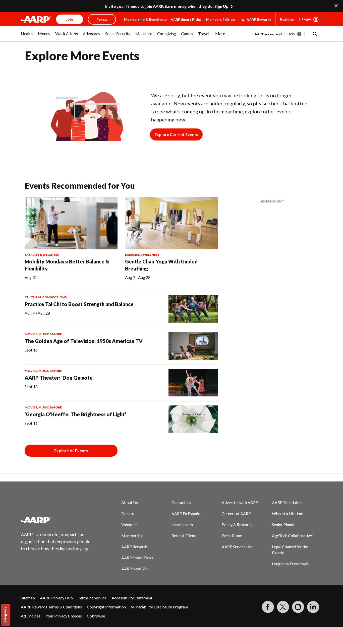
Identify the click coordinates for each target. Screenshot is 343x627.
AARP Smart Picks (186, 19)
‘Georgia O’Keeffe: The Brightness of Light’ (75, 414)
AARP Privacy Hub (56, 597)
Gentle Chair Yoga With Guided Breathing (161, 264)
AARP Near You (135, 568)
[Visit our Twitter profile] (283, 607)
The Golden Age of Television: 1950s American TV (84, 341)
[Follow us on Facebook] (268, 607)
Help (291, 34)
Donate (127, 513)
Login (306, 19)
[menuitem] (27, 36)
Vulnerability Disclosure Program (159, 606)
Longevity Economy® (290, 563)
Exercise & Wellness (42, 254)
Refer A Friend (184, 535)
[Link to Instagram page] (298, 607)
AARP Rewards (259, 19)
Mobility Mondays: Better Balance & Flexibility (67, 264)
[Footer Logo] (56, 520)
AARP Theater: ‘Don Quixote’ (59, 378)
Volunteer (129, 524)
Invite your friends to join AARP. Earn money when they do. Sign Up (166, 6)
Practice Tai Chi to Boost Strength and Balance (79, 304)
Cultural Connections (46, 297)
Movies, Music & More (43, 334)
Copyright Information (106, 606)
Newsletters (182, 524)
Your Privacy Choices (63, 615)
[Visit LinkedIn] (313, 607)
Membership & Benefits (143, 19)
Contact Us (181, 502)
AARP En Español (186, 513)
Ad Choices (30, 615)
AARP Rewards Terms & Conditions (51, 606)
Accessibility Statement (131, 597)
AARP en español (268, 34)
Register (287, 19)
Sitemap (28, 597)
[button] (314, 33)
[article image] (36, 19)
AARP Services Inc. (238, 546)
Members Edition (220, 19)
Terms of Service (92, 597)
